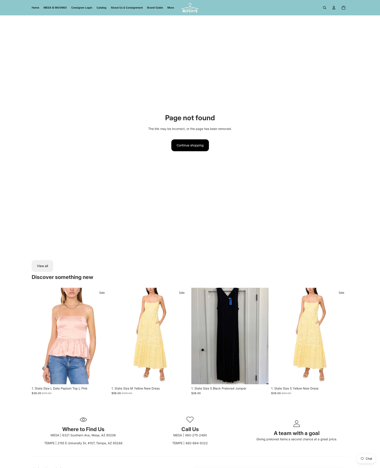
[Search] (324, 8)
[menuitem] (170, 7)
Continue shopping (190, 145)
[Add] (102, 377)
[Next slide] (102, 336)
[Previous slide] (38, 336)
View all (42, 266)
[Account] (334, 8)
